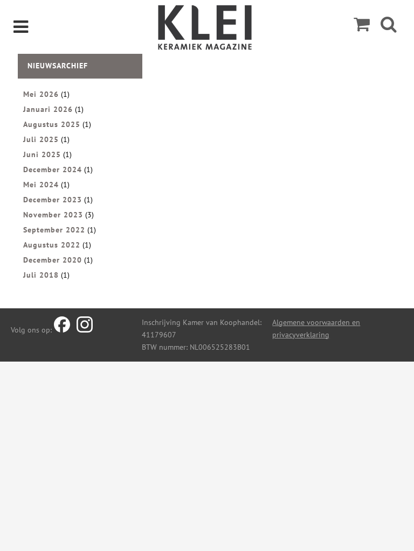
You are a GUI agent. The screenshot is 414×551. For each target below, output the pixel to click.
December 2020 (52, 260)
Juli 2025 (41, 139)
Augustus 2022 (51, 245)
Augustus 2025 (51, 124)
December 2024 (52, 169)
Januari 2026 (48, 109)
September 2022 (54, 230)
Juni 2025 (42, 154)
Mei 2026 (41, 94)
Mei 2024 (41, 184)
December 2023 (52, 199)
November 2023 (53, 215)
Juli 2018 (41, 275)
